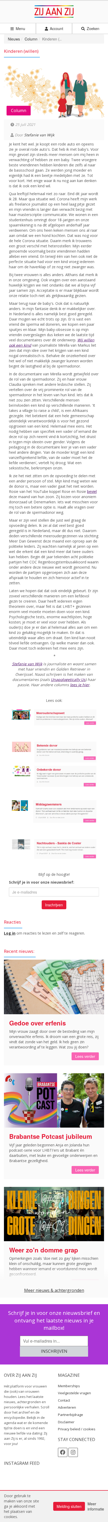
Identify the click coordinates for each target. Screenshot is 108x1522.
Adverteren (67, 1407)
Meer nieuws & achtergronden (54, 1290)
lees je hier (79, 684)
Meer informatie (96, 1506)
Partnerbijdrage (70, 1414)
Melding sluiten (69, 1506)
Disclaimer (66, 1422)
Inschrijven (54, 904)
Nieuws (14, 39)
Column (31, 39)
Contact (64, 1400)
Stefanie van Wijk (39, 134)
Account (56, 28)
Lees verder (85, 1056)
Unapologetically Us (68, 679)
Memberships (69, 1386)
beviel (92, 491)
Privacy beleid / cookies (76, 1429)
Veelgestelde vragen (74, 1393)
